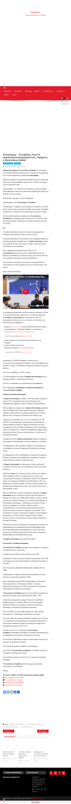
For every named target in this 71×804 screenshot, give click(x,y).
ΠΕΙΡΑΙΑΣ (18, 91)
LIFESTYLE (59, 91)
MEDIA (6, 95)
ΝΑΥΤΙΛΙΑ (28, 91)
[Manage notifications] (3, 800)
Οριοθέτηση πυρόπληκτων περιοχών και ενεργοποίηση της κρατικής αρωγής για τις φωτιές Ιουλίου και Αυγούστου (38, 781)
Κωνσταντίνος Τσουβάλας (34, 724)
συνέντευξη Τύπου (26, 727)
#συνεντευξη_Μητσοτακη (26, 348)
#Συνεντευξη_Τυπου (10, 332)
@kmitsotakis (17, 327)
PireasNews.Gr (35, 12)
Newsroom (23, 166)
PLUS (14, 95)
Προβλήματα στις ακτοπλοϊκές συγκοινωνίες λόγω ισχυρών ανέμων (41, 753)
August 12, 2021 (27, 336)
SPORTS (37, 91)
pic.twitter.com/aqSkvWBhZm (26, 332)
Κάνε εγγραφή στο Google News (14, 677)
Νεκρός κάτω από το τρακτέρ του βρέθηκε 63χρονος (8, 753)
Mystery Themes (37, 798)
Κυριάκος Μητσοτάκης (17, 724)
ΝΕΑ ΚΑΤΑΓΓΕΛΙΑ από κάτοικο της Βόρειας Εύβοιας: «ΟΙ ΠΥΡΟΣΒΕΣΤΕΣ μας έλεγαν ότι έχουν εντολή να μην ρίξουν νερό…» (44, 731)
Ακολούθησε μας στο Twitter (13, 685)
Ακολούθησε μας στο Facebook (14, 682)
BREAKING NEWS (8, 163)
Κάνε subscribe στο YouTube (13, 680)
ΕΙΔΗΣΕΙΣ (7, 91)
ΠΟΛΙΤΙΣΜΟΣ (48, 91)
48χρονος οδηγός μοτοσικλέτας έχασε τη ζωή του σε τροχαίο (9, 731)
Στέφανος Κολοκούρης (11, 727)
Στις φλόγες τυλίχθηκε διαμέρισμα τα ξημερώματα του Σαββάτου (24, 754)
